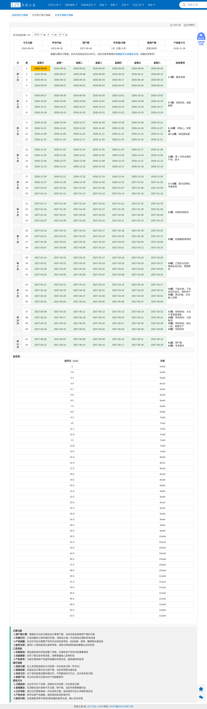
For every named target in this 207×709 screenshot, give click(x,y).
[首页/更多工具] (201, 688)
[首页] (22, 5)
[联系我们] (201, 697)
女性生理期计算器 (64, 15)
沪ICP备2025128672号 (121, 706)
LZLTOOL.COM (95, 706)
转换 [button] (112, 5)
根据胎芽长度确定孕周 (127, 54)
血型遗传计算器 (20, 15)
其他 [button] (150, 5)
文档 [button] (123, 5)
